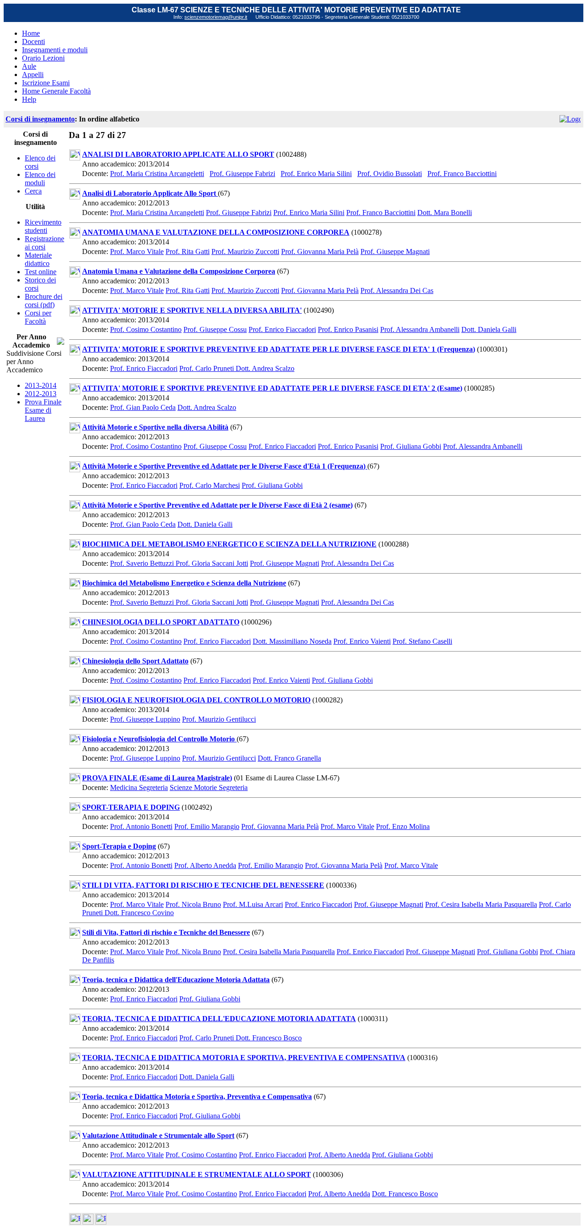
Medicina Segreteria (139, 787)
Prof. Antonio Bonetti (141, 826)
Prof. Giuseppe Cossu (215, 329)
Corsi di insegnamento (40, 119)
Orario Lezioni (43, 58)
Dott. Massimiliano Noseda (292, 641)
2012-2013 (40, 394)
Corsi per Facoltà (38, 317)
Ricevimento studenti (43, 226)
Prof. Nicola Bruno (193, 904)
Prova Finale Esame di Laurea (43, 410)
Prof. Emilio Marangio (206, 826)
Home (31, 33)
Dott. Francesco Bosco (269, 1038)
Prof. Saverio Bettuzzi (143, 563)
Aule (29, 66)
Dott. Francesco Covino (139, 913)
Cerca (33, 191)
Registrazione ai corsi (44, 243)
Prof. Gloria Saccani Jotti (212, 563)
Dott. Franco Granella (289, 758)
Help (29, 99)
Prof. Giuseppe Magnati (395, 251)
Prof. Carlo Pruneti (207, 368)
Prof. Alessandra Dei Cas (396, 290)
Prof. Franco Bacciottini (462, 173)
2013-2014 (40, 385)
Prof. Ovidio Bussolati (389, 173)
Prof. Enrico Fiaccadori (282, 329)
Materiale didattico (38, 259)
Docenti (33, 41)
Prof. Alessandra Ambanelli (420, 329)
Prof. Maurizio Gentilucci (219, 719)
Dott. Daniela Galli (488, 329)
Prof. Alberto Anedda (205, 865)
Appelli (33, 74)
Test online (40, 272)
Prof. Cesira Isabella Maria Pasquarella (481, 904)
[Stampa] (100, 1222)
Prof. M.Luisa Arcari (253, 904)
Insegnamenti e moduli (55, 50)
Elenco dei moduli (40, 179)
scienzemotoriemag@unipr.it (215, 17)
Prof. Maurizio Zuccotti (245, 251)
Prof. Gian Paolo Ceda (143, 407)
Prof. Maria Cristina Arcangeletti (157, 173)
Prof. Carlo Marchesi (209, 485)
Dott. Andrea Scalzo (265, 368)
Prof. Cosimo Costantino (146, 329)
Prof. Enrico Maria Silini (316, 173)
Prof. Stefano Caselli (422, 641)
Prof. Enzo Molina (403, 826)
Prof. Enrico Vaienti (362, 641)
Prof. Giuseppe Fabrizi (242, 173)
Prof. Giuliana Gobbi (410, 446)
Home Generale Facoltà (56, 91)
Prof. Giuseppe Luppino (145, 719)
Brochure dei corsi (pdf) (43, 301)
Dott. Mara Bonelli (444, 212)
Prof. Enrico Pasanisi (348, 329)
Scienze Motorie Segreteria (209, 787)
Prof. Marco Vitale (137, 251)
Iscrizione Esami (46, 83)
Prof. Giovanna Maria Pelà (320, 251)
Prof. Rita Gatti (188, 251)
